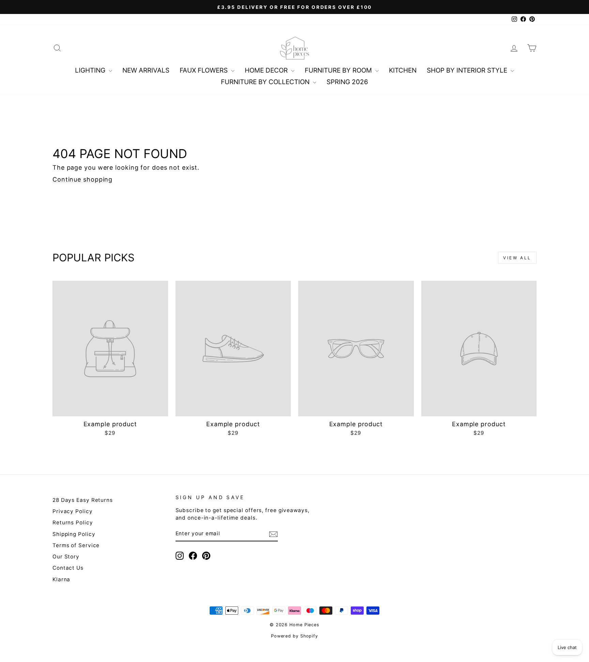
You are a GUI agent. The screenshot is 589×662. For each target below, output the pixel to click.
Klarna (61, 579)
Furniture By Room (339, 70)
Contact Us (68, 568)
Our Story (65, 556)
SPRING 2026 (347, 82)
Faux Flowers (204, 70)
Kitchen (403, 70)
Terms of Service (76, 545)
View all (517, 257)
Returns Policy (72, 522)
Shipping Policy (73, 534)
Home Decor (267, 70)
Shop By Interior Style (468, 70)
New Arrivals (145, 70)
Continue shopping (82, 179)
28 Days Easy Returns (82, 500)
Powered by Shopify (294, 635)
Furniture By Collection (266, 82)
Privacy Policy (72, 511)
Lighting (91, 70)
